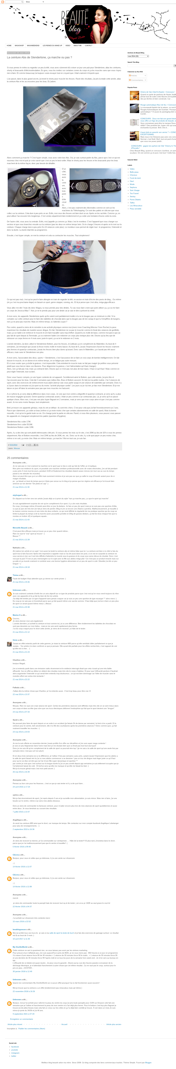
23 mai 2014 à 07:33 (21, 712)
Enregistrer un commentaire (21, 1019)
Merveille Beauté (20, 528)
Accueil (64, 1024)
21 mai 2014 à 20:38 (21, 607)
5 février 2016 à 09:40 (22, 847)
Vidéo (132, 169)
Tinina (15, 575)
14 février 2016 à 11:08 (22, 887)
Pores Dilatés (135, 200)
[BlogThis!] (30, 445)
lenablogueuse (19, 929)
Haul (132, 181)
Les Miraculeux (136, 206)
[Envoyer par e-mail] (27, 445)
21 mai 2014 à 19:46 (21, 582)
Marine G (17, 615)
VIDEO (67, 45)
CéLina (16, 855)
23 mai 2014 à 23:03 (21, 732)
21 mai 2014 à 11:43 (21, 520)
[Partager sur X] (32, 445)
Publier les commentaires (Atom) (31, 1029)
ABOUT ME (78, 45)
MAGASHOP (19, 45)
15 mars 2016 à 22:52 (22, 921)
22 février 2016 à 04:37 (22, 906)
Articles (134, 76)
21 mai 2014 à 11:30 (21, 487)
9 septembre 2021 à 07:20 (23, 1014)
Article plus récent (15, 1024)
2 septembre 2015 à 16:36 (23, 829)
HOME (9, 45)
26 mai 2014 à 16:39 (21, 772)
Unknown (17, 590)
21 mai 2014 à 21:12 (21, 632)
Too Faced (134, 193)
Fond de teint (135, 178)
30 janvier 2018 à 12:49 (22, 971)
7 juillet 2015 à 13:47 (21, 812)
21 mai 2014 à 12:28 (21, 540)
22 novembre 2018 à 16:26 (24, 991)
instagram (15, 1053)
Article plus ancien (113, 1024)
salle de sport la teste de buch (61, 933)
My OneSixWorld (20, 947)
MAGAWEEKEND (33, 45)
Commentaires (137, 80)
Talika (132, 203)
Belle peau (134, 172)
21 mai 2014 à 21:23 (21, 652)
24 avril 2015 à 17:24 (21, 787)
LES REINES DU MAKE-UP (52, 45)
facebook (15, 1047)
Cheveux (133, 175)
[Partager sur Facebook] (34, 445)
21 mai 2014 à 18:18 (21, 567)
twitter (13, 1056)
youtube (14, 1050)
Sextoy (132, 196)
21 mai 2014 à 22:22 (21, 679)
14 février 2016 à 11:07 (22, 867)
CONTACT (88, 45)
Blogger (148, 1063)
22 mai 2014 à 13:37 (21, 694)
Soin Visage (135, 190)
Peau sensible (135, 209)
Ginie (15, 640)
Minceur (17, 448)
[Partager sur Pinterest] (37, 445)
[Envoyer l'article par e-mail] (23, 445)
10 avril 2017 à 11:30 (21, 939)
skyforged (17, 495)
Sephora (133, 187)
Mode (132, 184)
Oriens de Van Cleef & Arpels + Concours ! (157, 92)
